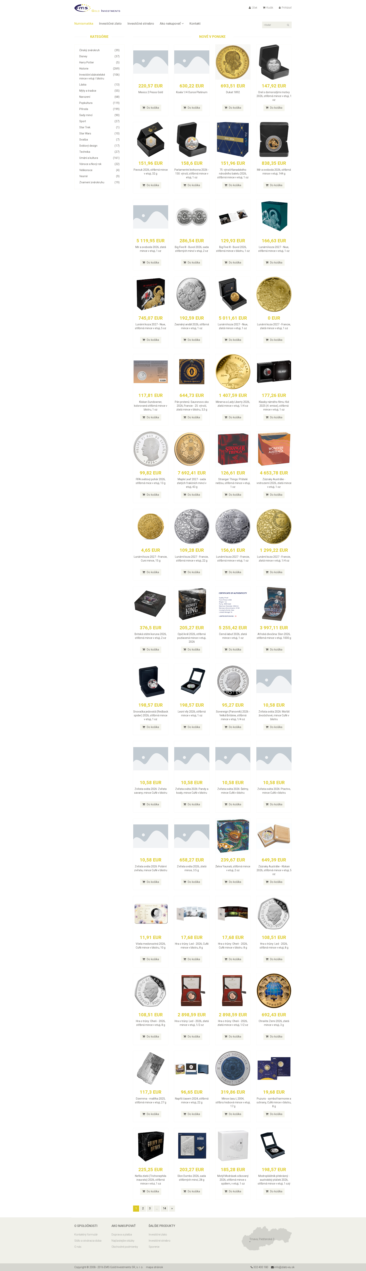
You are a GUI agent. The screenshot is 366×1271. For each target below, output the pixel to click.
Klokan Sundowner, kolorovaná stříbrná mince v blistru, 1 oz (150, 405)
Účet (254, 7)
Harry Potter (99, 62)
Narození (99, 96)
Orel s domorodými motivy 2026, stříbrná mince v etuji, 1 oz (274, 96)
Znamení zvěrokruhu (99, 182)
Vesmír (99, 176)
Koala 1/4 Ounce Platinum (191, 92)
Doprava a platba (122, 1234)
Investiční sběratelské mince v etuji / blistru (99, 76)
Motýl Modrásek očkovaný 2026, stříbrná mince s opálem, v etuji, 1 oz (233, 1179)
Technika (99, 151)
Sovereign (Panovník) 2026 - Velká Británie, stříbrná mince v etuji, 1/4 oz (233, 715)
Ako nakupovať (170, 23)
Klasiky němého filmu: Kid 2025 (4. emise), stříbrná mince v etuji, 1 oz (274, 405)
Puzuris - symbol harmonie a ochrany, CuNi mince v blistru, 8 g (274, 1102)
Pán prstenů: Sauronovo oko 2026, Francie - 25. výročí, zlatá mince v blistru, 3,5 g (192, 405)
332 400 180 (260, 1267)
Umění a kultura (99, 157)
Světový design (99, 145)
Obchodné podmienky (125, 1246)
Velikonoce (99, 170)
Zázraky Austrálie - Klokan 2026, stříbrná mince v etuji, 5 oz (274, 870)
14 (164, 1208)
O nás (77, 1246)
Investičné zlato (110, 23)
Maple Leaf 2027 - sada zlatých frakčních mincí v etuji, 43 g (191, 483)
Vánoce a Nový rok (99, 164)
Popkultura (99, 102)
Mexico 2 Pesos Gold (150, 92)
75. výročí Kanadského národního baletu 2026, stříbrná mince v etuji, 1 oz (233, 173)
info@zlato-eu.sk (284, 1267)
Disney (99, 56)
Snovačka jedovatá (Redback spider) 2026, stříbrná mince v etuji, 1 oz (150, 715)
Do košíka (152, 107)
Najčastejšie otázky (123, 1240)
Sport (99, 121)
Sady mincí (99, 115)
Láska (99, 84)
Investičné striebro (140, 23)
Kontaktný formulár (86, 1234)
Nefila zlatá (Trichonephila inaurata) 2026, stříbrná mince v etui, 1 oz (150, 1179)
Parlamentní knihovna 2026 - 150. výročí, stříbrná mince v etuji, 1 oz (191, 173)
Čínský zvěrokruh (99, 50)
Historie (99, 68)
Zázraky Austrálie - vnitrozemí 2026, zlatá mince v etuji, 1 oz (274, 483)
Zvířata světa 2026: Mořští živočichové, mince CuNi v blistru (274, 715)
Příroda (99, 109)
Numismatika (83, 23)
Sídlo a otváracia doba (87, 1240)
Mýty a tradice (99, 90)
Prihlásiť (286, 7)
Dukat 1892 (233, 92)
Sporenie (154, 1246)
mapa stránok (154, 1267)
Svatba (99, 139)
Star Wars (99, 133)
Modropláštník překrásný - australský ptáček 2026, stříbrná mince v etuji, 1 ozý (274, 1179)
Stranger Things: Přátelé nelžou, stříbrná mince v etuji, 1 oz (233, 483)
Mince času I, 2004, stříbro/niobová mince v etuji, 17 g (233, 1102)
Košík (269, 7)
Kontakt (195, 23)
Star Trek (99, 127)
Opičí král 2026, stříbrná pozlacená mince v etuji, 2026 (191, 638)
